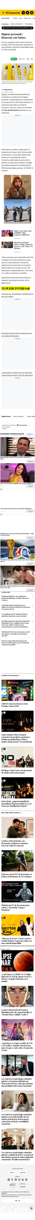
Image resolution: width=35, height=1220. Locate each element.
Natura (4, 94)
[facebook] (9, 1179)
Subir (16, 1200)
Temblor (15, 18)
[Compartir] (32, 59)
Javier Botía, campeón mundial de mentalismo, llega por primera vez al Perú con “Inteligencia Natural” (16, 803)
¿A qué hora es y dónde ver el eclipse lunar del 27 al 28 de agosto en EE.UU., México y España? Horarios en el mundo (16, 977)
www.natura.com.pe (15, 168)
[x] (12, 1179)
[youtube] (19, 1179)
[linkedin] (23, 1179)
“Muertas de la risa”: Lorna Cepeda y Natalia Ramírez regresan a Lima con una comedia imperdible (16, 940)
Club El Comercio (18, 416)
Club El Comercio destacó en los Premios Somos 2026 (14, 704)
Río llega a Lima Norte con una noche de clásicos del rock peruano (16, 771)
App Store (12, 1172)
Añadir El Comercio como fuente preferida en (17, 28)
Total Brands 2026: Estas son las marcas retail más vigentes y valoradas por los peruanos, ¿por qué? (15, 634)
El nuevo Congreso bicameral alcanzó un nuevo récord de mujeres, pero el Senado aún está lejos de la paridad (15, 643)
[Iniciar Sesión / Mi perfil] (31, 12)
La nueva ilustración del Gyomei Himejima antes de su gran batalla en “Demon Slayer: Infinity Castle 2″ (16, 1012)
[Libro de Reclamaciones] (22, 1185)
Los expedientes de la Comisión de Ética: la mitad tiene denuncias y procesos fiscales (15, 615)
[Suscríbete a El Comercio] (27, 12)
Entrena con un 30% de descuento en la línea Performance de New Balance (16, 875)
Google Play (22, 1172)
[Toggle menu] (3, 12)
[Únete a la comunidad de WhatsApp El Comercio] (13, 59)
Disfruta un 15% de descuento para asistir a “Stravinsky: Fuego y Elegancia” (15, 907)
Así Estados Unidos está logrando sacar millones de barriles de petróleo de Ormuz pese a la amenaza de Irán (16, 607)
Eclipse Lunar (27, 18)
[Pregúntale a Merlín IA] (31, 1208)
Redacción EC (8, 89)
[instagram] (16, 1179)
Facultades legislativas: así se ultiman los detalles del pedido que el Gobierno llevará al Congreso (15, 598)
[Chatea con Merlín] (23, 12)
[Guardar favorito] (28, 59)
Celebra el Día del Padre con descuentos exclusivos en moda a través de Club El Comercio (14, 843)
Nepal (20, 18)
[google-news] (26, 1179)
